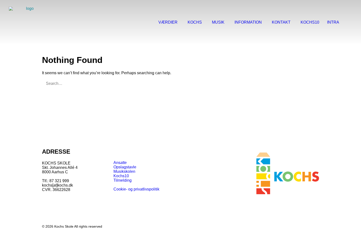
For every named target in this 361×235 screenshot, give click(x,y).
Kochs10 (310, 22)
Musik (218, 22)
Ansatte (120, 163)
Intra (333, 22)
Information (248, 22)
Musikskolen (124, 171)
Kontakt (281, 22)
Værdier (168, 22)
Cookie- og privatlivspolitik (136, 189)
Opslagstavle (124, 167)
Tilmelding (122, 180)
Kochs (195, 22)
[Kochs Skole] (28, 22)
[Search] (350, 22)
